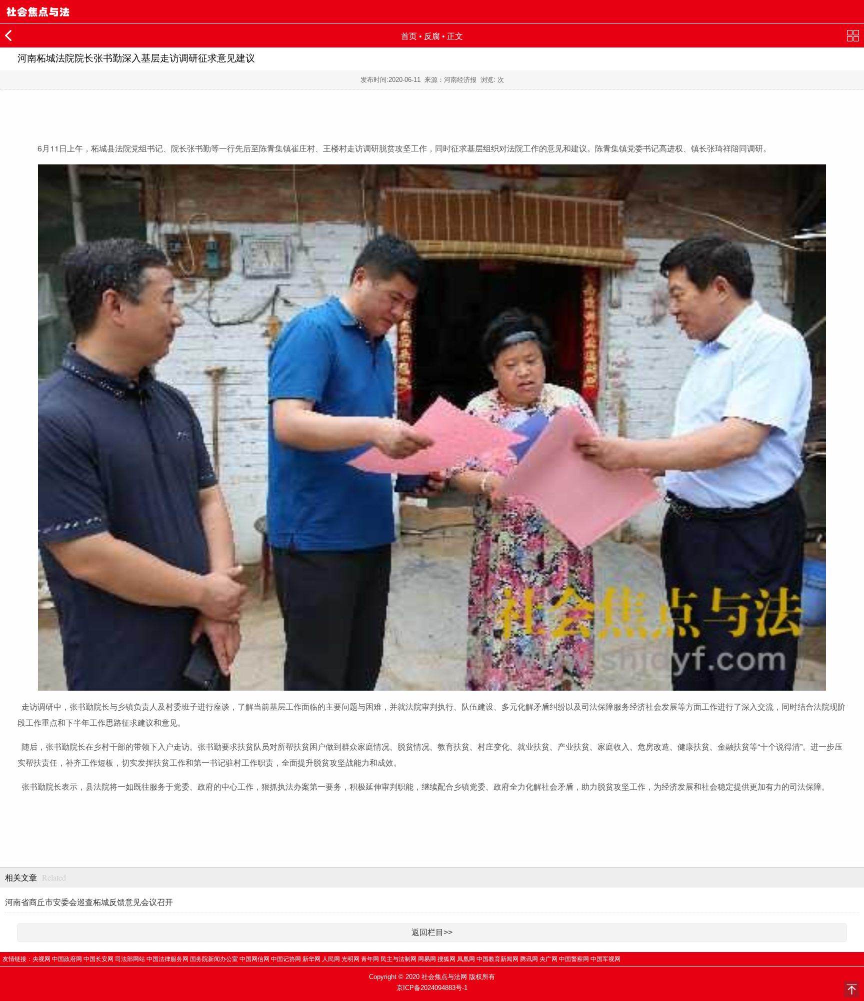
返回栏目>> (432, 932)
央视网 (41, 959)
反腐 (432, 36)
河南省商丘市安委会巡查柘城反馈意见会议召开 (89, 902)
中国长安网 (99, 959)
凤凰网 (466, 959)
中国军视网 (605, 959)
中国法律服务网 (167, 959)
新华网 (311, 959)
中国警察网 (574, 959)
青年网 (370, 959)
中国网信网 (255, 959)
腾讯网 (529, 959)
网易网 (427, 959)
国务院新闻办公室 (214, 959)
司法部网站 (130, 959)
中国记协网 (286, 959)
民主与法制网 (398, 959)
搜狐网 (447, 959)
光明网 (351, 959)
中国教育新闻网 (497, 959)
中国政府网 (67, 959)
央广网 (549, 959)
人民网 (331, 959)
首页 (409, 36)
